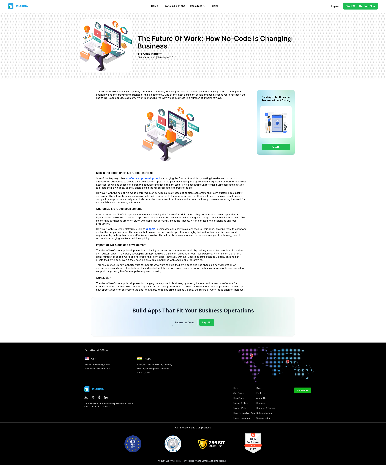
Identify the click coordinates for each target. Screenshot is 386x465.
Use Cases (238, 393)
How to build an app (174, 5)
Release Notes (264, 413)
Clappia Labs (263, 418)
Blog (258, 388)
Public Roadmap (241, 418)
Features (260, 393)
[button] (198, 6)
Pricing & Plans (240, 403)
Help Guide (238, 398)
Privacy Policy (240, 408)
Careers (260, 403)
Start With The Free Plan (360, 6)
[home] (24, 6)
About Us (261, 398)
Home (154, 5)
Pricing (214, 5)
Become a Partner (265, 408)
